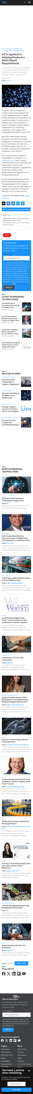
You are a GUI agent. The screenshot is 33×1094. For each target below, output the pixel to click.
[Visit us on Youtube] (24, 973)
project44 (9, 950)
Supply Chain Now (12, 871)
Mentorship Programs (10, 695)
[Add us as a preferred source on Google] (23, 203)
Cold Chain (6, 404)
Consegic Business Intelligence (17, 745)
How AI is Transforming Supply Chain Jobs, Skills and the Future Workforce (16, 866)
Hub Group (10, 543)
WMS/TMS (5, 533)
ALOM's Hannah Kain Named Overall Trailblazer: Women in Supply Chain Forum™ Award (16, 781)
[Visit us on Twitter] (9, 973)
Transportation (8, 377)
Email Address (8, 254)
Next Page (21, 963)
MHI (7, 503)
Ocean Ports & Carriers (10, 417)
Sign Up (9, 287)
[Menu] (29, 2)
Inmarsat (9, 80)
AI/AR (4, 496)
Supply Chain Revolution (15, 705)
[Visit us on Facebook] (4, 973)
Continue (16, 1090)
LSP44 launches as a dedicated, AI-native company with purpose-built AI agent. (16, 954)
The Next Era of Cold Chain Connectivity (12, 659)
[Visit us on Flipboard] (19, 973)
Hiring (4, 615)
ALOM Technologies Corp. (15, 787)
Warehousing (7, 390)
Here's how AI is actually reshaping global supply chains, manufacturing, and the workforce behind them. (16, 875)
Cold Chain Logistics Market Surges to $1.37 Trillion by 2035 (10, 332)
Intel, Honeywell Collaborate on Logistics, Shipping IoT (10, 382)
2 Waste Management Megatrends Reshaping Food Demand (15, 907)
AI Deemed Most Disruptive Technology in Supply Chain (11, 305)
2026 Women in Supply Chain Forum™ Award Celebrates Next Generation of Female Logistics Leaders (11, 345)
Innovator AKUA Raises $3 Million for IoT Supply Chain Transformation (11, 395)
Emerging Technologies (14, 51)
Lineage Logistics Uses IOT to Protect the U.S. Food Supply (10, 409)
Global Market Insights (14, 583)
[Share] (8, 203)
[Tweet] (18, 203)
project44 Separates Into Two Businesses (14, 946)
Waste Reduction (8, 903)
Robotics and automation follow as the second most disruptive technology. (15, 507)
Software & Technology (12, 49)
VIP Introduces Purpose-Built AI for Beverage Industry (15, 822)
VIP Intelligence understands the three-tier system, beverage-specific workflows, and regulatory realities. (15, 833)
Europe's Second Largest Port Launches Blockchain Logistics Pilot (10, 422)
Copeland (9, 663)
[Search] (24, 2)
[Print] (4, 203)
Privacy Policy (21, 284)
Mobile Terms (7, 284)
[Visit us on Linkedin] (14, 973)
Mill (7, 911)
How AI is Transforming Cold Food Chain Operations (15, 741)
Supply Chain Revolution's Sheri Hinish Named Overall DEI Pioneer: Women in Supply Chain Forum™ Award (15, 699)
